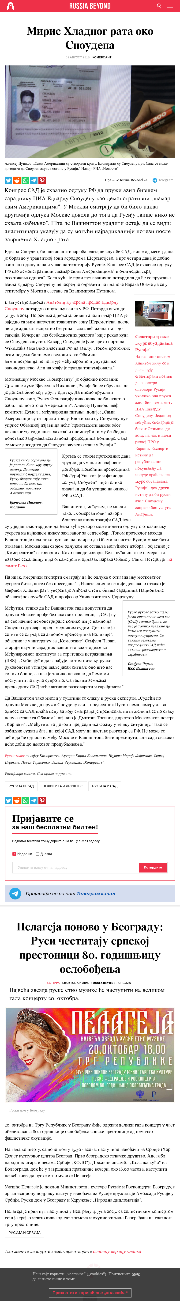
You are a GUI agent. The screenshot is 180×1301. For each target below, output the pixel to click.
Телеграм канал (95, 893)
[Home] (10, 6)
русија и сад (21, 786)
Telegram (165, 180)
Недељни (24, 854)
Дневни (46, 854)
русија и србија (24, 1233)
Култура (53, 983)
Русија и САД (104, 786)
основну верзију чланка (117, 1251)
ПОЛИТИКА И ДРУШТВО (62, 786)
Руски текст (14, 756)
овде (136, 1273)
